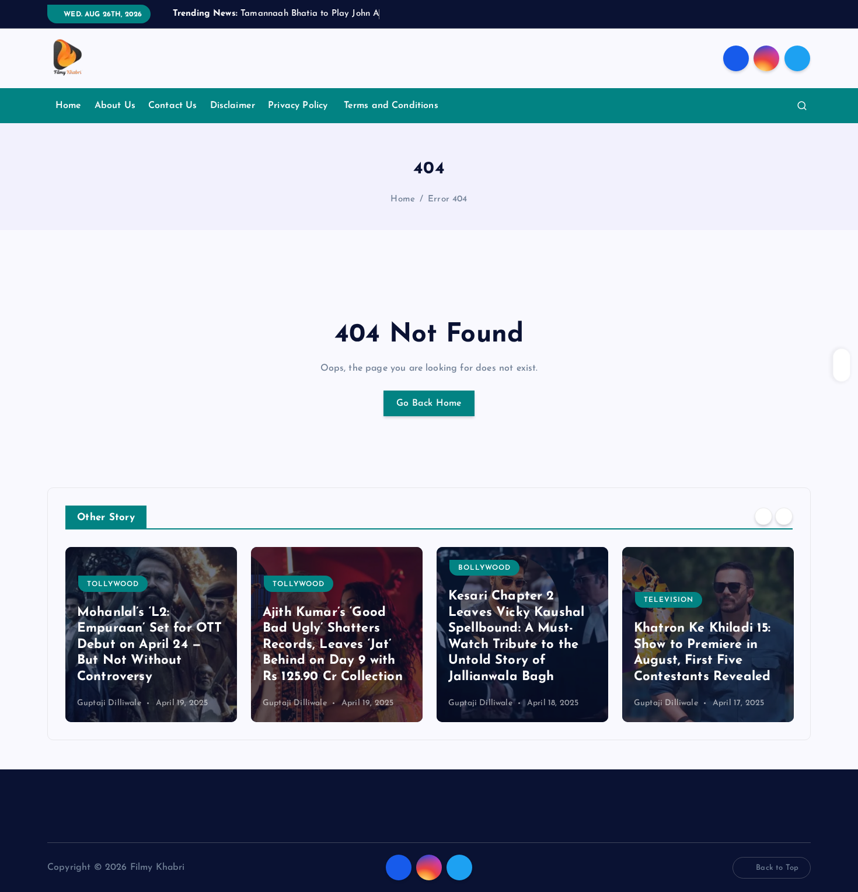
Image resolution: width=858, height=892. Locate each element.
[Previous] (763, 516)
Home (68, 105)
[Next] (784, 516)
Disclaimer (233, 105)
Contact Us (172, 105)
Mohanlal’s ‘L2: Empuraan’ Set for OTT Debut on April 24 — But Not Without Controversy (149, 645)
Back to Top (777, 868)
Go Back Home (429, 403)
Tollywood (113, 584)
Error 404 (447, 199)
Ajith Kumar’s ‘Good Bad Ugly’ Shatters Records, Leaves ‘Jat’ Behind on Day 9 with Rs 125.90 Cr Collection (333, 645)
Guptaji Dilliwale (109, 703)
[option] (151, 634)
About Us (115, 105)
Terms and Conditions (391, 105)
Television (668, 600)
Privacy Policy (299, 105)
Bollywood (484, 568)
